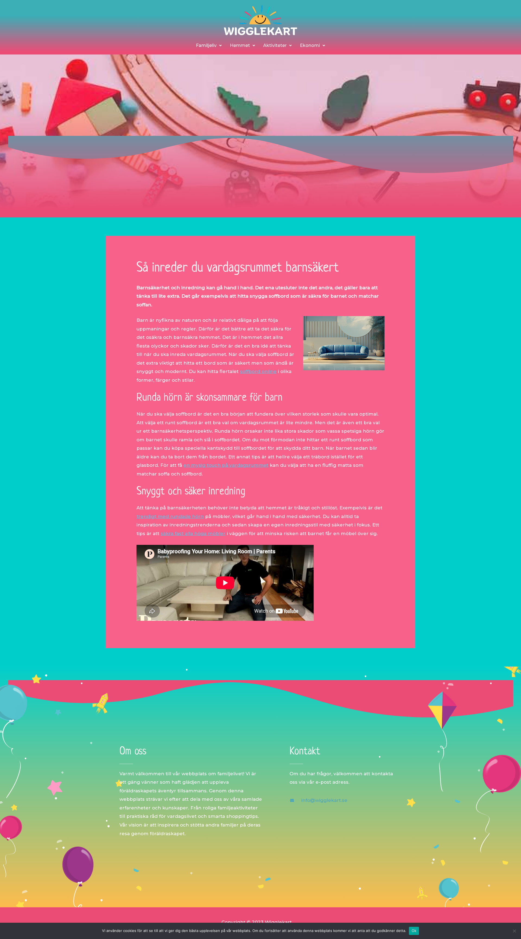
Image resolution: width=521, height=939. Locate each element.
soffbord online (258, 371)
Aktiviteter (275, 45)
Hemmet (240, 45)
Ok (414, 930)
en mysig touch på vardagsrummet (225, 465)
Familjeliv (206, 45)
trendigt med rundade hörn (170, 516)
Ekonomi (310, 45)
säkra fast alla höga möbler (193, 533)
